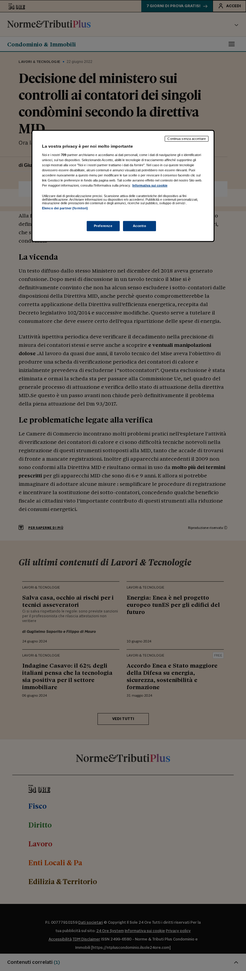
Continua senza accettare (186, 138)
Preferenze (103, 225)
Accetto (139, 225)
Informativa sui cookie (149, 185)
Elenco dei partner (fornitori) (65, 208)
